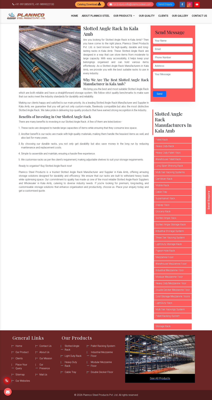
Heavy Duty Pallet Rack (168, 152)
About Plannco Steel (96, 15)
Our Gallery (180, 15)
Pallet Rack (162, 139)
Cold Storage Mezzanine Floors (173, 296)
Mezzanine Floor (165, 257)
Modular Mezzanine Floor (169, 276)
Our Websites (23, 380)
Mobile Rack (162, 185)
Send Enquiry (208, 200)
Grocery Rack (163, 211)
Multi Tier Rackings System (170, 309)
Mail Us (43, 374)
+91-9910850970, (24, 4)
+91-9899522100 (44, 4)
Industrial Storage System (170, 231)
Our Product (22, 352)
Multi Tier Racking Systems (170, 172)
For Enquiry (131, 4)
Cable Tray (161, 191)
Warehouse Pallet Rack (168, 159)
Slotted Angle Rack (166, 217)
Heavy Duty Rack (165, 146)
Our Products (123, 15)
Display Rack (162, 204)
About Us (44, 352)
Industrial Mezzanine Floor (170, 270)
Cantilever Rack (164, 178)
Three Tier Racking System (170, 237)
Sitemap (20, 374)
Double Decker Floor (102, 372)
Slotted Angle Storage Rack (171, 224)
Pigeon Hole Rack (165, 250)
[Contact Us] (7, 379)
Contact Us (199, 15)
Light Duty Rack (164, 302)
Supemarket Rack (165, 198)
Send (159, 93)
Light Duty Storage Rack (169, 244)
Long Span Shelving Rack (169, 165)
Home (74, 15)
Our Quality (147, 15)
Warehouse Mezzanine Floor (171, 263)
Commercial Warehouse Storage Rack (169, 324)
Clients (163, 15)
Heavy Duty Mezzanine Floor (171, 283)
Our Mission (45, 358)
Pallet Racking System (168, 315)
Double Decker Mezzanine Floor (173, 289)
